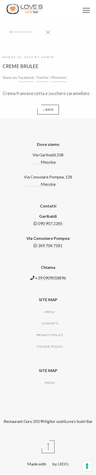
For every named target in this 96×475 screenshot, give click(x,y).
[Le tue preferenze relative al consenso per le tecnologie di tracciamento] (87, 466)
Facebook (26, 77)
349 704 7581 (49, 245)
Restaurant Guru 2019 (23, 421)
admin (47, 57)
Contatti (50, 323)
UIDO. (63, 463)
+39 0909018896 (50, 277)
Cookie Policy (50, 346)
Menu (50, 312)
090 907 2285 (49, 223)
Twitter (42, 77)
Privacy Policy (50, 335)
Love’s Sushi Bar (79, 421)
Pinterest (59, 77)
